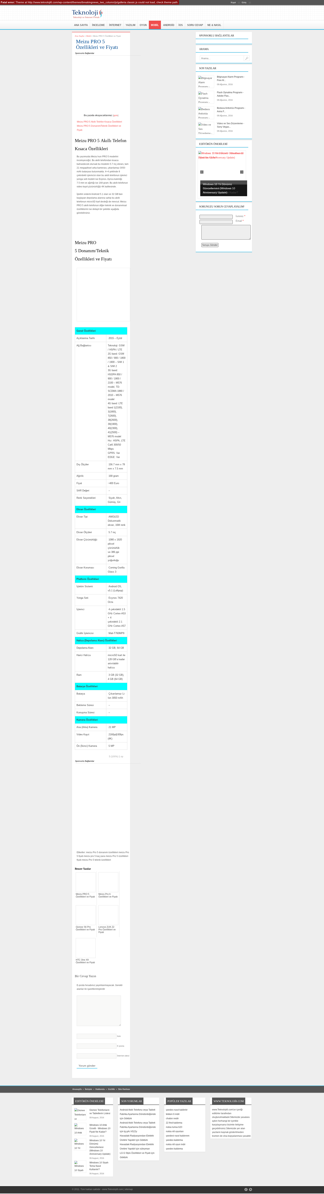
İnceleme (98, 25)
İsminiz (240, 216)
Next (241, 172)
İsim (119, 1036)
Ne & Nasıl (214, 25)
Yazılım (130, 25)
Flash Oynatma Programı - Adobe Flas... (230, 94)
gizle (116, 115)
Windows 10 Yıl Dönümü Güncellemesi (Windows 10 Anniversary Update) (99, 1147)
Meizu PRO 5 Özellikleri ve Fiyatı (85, 895)
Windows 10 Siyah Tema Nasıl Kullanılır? (98, 1166)
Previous (201, 172)
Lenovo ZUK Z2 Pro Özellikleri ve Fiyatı (107, 930)
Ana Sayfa (81, 25)
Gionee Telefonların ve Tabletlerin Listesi (99, 1112)
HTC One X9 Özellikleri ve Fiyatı (85, 961)
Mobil (155, 25)
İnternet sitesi (123, 1056)
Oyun (143, 25)
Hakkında (100, 1089)
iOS (180, 25)
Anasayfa (77, 1089)
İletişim (88, 1089)
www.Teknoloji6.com (112, 1189)
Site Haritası (124, 1089)
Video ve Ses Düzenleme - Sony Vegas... (230, 125)
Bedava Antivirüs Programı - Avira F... (231, 110)
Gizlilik (111, 1089)
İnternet (115, 25)
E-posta (120, 1046)
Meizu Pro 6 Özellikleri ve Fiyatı (108, 895)
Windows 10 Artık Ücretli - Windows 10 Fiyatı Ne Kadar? (99, 1128)
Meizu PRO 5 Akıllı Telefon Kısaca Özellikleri (99, 121)
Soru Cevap (195, 25)
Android (168, 25)
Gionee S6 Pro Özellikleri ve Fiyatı (85, 928)
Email (240, 220)
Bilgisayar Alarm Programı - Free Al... (231, 79)
